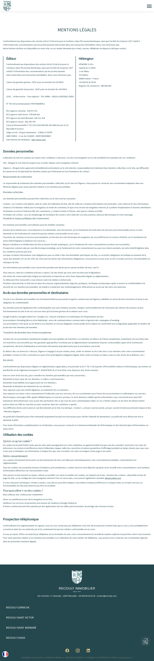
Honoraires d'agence (74, 657)
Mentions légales (54, 657)
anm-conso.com (38, 139)
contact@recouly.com (107, 596)
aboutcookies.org (113, 478)
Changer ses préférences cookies (102, 657)
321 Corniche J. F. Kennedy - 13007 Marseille (57, 596)
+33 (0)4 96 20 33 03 (86, 596)
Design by (125, 657)
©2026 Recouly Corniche (33, 657)
